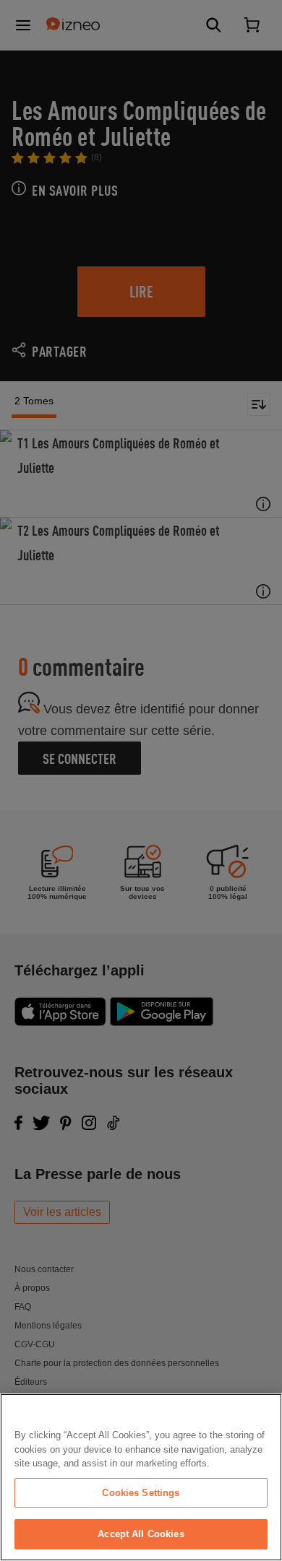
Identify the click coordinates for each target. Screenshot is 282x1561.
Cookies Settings (140, 1492)
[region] (141, 1477)
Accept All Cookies (141, 1534)
